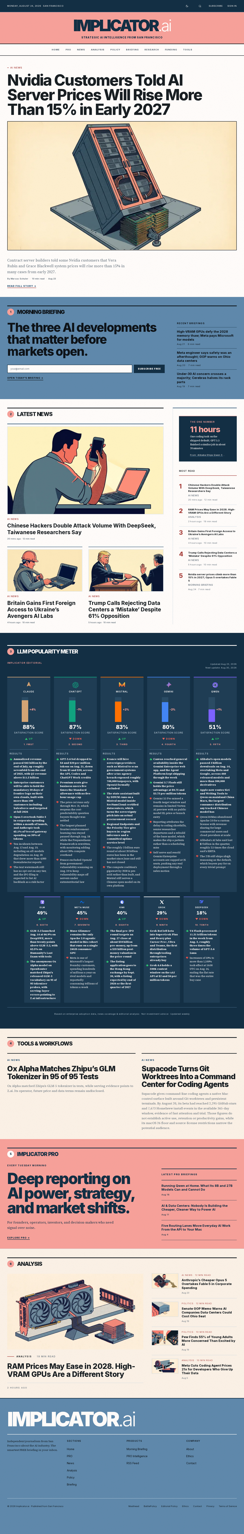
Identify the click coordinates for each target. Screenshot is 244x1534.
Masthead (133, 1506)
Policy (115, 49)
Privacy (210, 1506)
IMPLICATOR (122, 25)
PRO (68, 49)
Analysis (97, 49)
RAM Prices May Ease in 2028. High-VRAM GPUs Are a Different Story (211, 511)
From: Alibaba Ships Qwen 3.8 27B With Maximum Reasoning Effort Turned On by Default (208, 455)
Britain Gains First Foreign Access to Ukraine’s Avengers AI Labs (41, 609)
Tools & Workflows (44, 1043)
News (81, 49)
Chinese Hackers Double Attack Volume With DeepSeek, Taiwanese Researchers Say (211, 488)
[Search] (200, 6)
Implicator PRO (37, 1154)
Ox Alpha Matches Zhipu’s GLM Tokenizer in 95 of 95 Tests (61, 1072)
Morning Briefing (41, 312)
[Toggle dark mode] (187, 6)
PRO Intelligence (137, 1456)
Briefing (132, 49)
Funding (171, 49)
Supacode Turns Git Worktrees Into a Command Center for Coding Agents (188, 1076)
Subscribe (216, 6)
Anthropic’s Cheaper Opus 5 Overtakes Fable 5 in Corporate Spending (207, 1284)
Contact (191, 1463)
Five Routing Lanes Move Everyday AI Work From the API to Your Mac (195, 1228)
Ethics (190, 1456)
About (190, 1449)
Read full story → (21, 286)
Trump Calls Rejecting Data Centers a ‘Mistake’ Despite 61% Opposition (124, 609)
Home (56, 49)
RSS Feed (133, 1463)
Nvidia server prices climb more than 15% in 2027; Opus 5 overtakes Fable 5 (212, 577)
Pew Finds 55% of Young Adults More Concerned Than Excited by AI (208, 1340)
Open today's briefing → (25, 377)
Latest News (34, 414)
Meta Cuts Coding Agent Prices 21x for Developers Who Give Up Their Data (207, 1369)
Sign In (232, 6)
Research (151, 49)
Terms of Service (228, 1506)
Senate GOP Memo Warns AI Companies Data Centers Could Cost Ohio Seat (207, 1312)
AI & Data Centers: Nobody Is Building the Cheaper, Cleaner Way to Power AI (194, 1208)
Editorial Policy (169, 1506)
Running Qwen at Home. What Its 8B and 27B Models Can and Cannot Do (197, 1188)
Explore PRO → (18, 1237)
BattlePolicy (150, 1506)
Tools (188, 49)
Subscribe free (149, 368)
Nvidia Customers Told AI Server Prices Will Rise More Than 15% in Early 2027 (104, 95)
